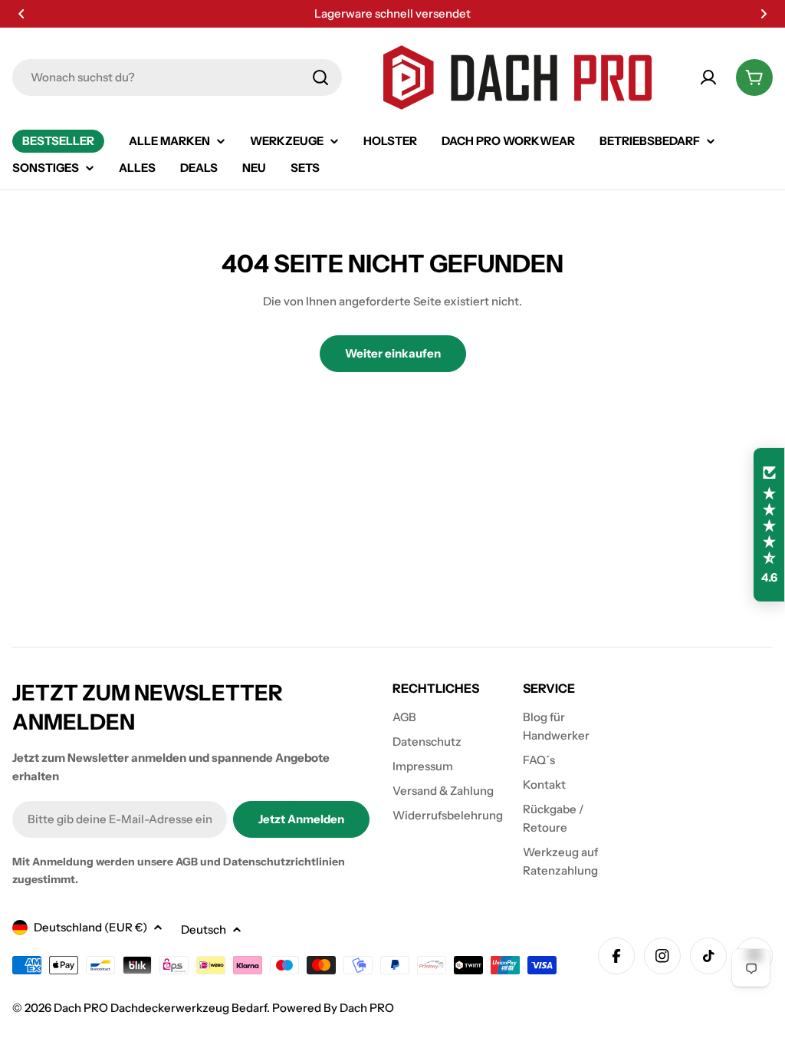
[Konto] (708, 77)
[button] (21, 14)
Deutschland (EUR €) (90, 927)
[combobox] (177, 77)
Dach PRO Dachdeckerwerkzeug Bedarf (160, 1007)
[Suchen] (320, 77)
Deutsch (203, 929)
